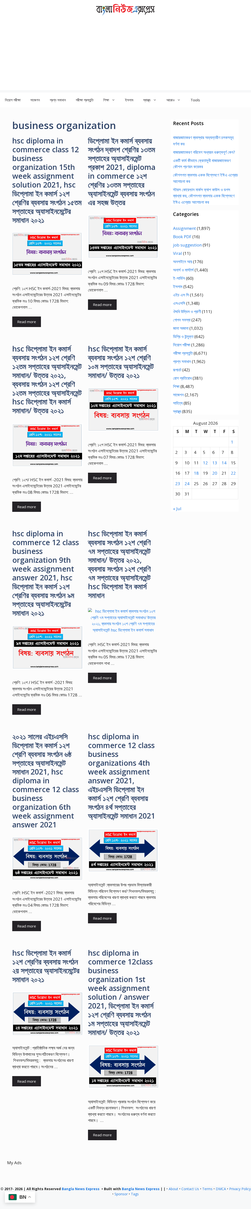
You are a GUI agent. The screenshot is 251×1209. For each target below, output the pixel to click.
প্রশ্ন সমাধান (58, 99)
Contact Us (190, 1188)
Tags (135, 1194)
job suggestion (187, 245)
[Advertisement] (125, 56)
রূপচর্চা (177, 370)
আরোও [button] (170, 99)
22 (233, 473)
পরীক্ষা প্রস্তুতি (84, 99)
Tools (195, 99)
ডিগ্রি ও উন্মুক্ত (183, 336)
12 (205, 463)
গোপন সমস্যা (181, 320)
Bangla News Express (81, 1188)
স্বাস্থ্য (177, 411)
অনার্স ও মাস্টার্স (183, 270)
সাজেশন (35, 99)
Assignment (184, 228)
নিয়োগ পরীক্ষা (13, 99)
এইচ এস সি (181, 295)
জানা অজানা (180, 328)
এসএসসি (179, 303)
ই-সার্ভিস (179, 278)
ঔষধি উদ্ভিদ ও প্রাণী (187, 311)
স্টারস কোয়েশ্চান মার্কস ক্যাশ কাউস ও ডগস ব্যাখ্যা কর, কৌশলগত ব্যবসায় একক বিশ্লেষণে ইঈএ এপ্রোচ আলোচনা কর (204, 196)
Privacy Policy (240, 1188)
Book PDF (182, 236)
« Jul (177, 508)
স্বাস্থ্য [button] (147, 99)
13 (214, 463)
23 (177, 483)
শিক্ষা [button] (106, 99)
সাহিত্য (178, 403)
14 (224, 463)
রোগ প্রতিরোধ (182, 378)
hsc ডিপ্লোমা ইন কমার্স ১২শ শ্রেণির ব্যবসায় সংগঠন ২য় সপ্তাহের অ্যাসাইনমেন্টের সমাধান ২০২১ (45, 966)
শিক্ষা (176, 386)
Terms (207, 1188)
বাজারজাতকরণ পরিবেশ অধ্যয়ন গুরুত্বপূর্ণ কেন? (204, 152)
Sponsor (121, 1194)
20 (214, 473)
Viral (177, 253)
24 (187, 483)
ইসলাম (129, 99)
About (173, 1188)
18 (196, 473)
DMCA (221, 1188)
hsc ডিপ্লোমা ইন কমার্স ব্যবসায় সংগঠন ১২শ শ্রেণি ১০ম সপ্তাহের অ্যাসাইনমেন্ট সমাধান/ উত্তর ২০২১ (121, 362)
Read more (26, 321)
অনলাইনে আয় (182, 261)
